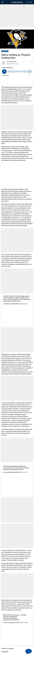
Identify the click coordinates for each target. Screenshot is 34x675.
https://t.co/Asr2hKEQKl (10, 618)
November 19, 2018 (22, 303)
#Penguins (6, 616)
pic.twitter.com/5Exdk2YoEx (11, 620)
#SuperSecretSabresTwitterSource (15, 466)
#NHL (24, 615)
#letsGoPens (13, 616)
